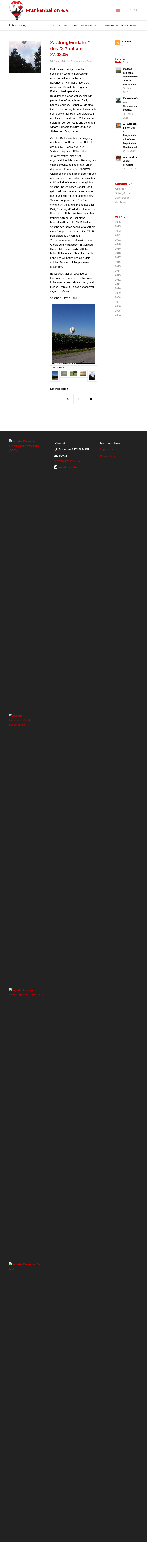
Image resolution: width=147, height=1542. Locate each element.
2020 (118, 244)
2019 (118, 248)
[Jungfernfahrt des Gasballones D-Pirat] (25, 57)
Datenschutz (107, 456)
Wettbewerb (122, 202)
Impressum (107, 449)
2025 (118, 226)
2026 (118, 221)
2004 (118, 315)
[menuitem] (118, 10)
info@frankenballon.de (67, 460)
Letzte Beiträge (18, 25)
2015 (118, 266)
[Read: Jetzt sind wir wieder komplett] (118, 158)
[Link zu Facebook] (130, 10)
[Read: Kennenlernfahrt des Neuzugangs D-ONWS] (118, 100)
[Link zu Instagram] (135, 10)
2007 (118, 301)
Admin (90, 61)
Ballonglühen (122, 193)
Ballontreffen (122, 197)
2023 (118, 230)
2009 (118, 292)
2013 (118, 275)
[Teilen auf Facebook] (56, 399)
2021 (118, 239)
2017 (118, 257)
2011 (117, 284)
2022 (118, 235)
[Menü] (118, 10)
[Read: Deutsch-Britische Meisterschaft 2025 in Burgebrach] (118, 70)
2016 (118, 261)
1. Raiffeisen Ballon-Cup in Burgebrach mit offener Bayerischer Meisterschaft (130, 135)
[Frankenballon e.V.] (16, 10)
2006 (118, 306)
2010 (118, 288)
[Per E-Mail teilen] (91, 399)
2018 (118, 252)
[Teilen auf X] (68, 399)
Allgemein (75, 61)
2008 (118, 297)
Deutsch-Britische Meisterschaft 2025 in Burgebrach (130, 77)
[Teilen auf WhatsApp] (79, 399)
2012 (118, 279)
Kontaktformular (67, 467)
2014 (118, 270)
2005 (118, 310)
